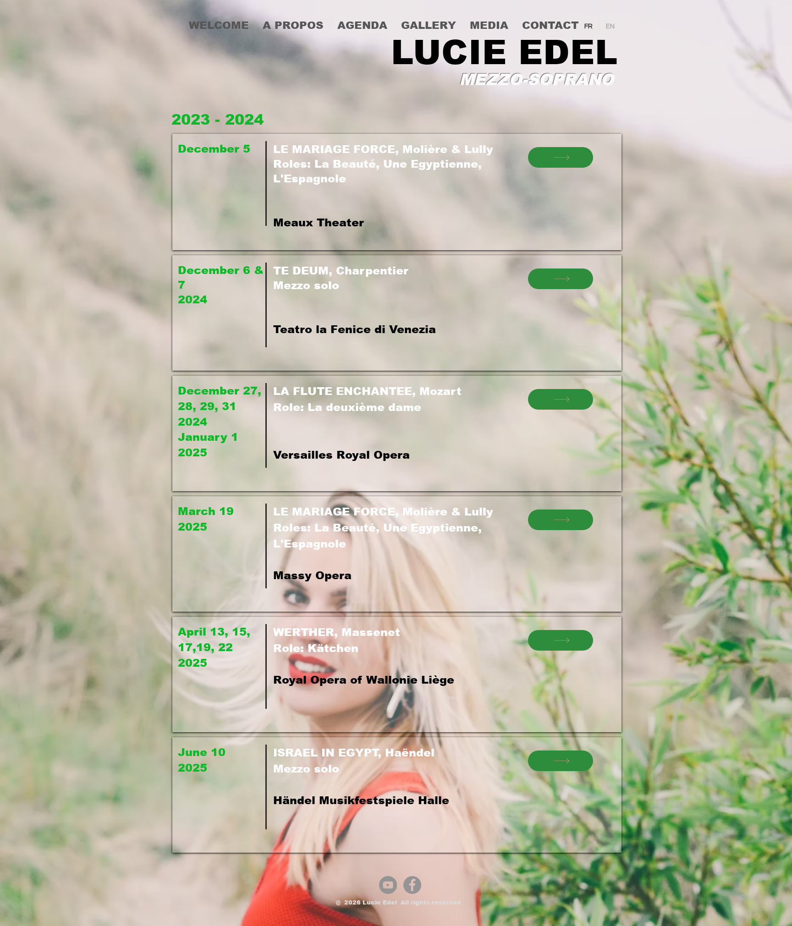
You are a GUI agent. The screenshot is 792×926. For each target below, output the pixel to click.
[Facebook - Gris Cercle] (412, 885)
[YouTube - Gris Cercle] (388, 885)
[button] (293, 25)
